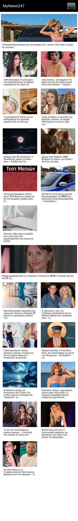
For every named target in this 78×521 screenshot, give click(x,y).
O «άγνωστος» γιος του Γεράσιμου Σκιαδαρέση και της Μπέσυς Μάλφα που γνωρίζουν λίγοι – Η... (57, 314)
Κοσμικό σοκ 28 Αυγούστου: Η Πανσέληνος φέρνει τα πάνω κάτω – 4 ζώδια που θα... (18, 159)
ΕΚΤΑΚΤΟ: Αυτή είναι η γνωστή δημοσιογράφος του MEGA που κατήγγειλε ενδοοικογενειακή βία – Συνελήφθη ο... (57, 197)
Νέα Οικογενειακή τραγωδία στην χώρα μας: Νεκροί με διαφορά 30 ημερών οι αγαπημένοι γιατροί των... (20, 314)
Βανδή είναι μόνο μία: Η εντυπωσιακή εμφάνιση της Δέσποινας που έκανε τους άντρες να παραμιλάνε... (55, 433)
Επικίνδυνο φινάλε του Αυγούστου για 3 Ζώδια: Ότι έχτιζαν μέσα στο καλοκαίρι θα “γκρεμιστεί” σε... (18, 393)
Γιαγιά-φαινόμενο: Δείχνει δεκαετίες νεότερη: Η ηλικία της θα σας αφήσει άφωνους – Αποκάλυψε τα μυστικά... (19, 354)
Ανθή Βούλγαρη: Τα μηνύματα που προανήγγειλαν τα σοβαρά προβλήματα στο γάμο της (19, 82)
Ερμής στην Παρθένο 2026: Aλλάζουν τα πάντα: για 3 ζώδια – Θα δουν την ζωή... (57, 159)
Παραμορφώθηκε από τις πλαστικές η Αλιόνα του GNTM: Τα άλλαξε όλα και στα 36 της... (37, 277)
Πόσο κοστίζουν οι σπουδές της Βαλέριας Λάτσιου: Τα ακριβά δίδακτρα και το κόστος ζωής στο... (57, 120)
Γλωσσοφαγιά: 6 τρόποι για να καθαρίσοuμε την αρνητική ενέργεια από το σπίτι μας (18, 119)
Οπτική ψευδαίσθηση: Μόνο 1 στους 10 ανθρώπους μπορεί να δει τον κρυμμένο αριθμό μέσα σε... (19, 197)
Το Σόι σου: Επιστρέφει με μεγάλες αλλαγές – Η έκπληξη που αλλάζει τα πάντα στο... (18, 432)
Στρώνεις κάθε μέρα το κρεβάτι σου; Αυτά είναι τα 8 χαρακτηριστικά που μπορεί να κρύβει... (18, 237)
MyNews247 (13, 6)
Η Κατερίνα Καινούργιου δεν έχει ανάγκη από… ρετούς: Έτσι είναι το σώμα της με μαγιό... (37, 45)
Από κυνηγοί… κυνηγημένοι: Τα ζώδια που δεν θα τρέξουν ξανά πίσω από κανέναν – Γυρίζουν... (57, 82)
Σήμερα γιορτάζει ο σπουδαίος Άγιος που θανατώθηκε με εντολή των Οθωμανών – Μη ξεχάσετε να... (58, 354)
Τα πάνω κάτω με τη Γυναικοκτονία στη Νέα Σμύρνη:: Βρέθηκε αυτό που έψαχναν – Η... (20, 472)
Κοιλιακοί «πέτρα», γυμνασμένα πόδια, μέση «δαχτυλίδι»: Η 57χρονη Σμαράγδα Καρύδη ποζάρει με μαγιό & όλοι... (57, 393)
